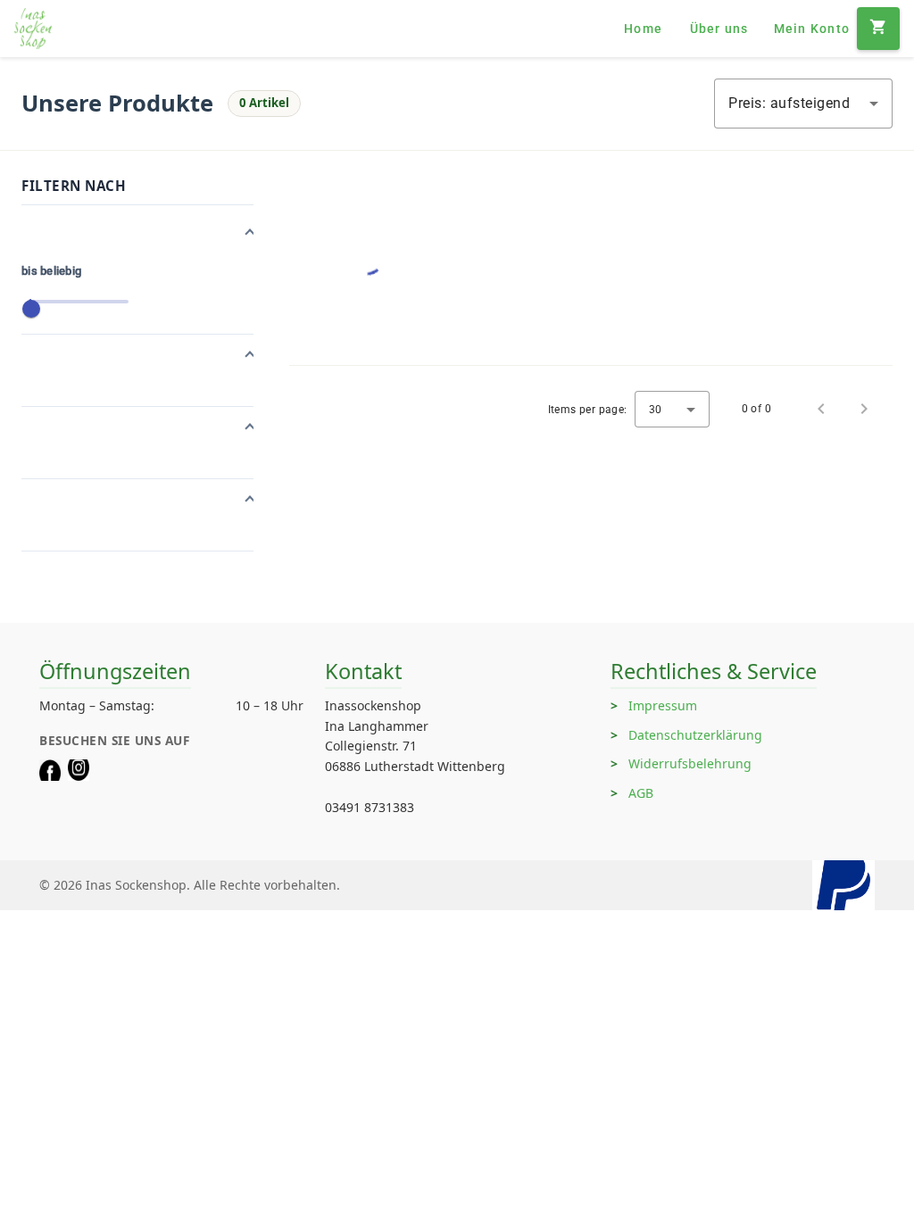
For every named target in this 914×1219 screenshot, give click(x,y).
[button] (137, 233)
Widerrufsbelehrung (690, 763)
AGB (640, 792)
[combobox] (803, 103)
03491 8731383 (369, 807)
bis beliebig (51, 271)
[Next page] (864, 408)
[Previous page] (821, 408)
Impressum (662, 705)
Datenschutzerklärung (695, 734)
